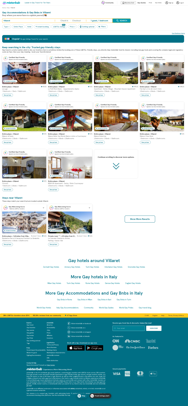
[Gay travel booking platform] (34, 369)
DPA (48, 358)
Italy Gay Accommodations (67, 307)
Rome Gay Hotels (93, 283)
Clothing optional (88, 27)
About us (50, 325)
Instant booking (43, 27)
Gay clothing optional (33, 341)
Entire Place (18, 27)
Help (162, 316)
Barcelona (56, 378)
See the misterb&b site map (61, 395)
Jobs (48, 330)
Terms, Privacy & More (176, 316)
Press (48, 333)
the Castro (65, 378)
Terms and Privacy (53, 345)
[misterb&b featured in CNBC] (132, 340)
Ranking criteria (52, 350)
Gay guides (30, 333)
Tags (28, 343)
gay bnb (102, 382)
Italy (8, 8)
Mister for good (32, 353)
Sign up (171, 3)
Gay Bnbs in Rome (64, 299)
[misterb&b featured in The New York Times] (135, 347)
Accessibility (51, 328)
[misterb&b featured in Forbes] (153, 348)
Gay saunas (30, 330)
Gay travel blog (145, 307)
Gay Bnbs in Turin (124, 299)
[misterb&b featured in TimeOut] (151, 341)
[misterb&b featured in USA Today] (117, 347)
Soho (29, 378)
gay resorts (82, 374)
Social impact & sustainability (36, 350)
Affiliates (49, 335)
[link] (42, 82)
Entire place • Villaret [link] (10, 87)
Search (123, 20)
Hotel (29, 27)
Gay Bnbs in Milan (84, 299)
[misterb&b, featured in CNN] (115, 340)
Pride (150, 3)
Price (72, 27)
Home (4, 8)
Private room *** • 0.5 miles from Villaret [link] (62, 236)
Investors (50, 338)
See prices (7, 95)
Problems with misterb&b (54, 382)
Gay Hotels (158, 3)
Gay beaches (31, 328)
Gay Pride (30, 338)
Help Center (51, 365)
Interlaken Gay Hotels (113, 267)
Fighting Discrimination (34, 355)
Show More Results (140, 219)
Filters (103, 26)
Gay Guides (141, 3)
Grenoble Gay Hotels (136, 267)
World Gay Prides (126, 307)
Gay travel (30, 325)
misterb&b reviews (53, 355)
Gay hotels (30, 335)
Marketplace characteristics (56, 353)
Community (109, 3)
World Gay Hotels (44, 307)
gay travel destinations (45, 380)
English (155, 316)
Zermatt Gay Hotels (51, 267)
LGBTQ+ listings (59, 27)
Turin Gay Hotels (92, 267)
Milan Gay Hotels (54, 283)
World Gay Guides (106, 307)
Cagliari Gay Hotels (133, 283)
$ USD (147, 316)
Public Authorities (52, 360)
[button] (24, 208)
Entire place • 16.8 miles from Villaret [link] (16, 236)
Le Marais (87, 378)
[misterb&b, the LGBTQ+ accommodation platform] (11, 2)
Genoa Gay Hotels (112, 283)
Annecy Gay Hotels (72, 267)
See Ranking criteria (178, 33)
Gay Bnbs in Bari (104, 299)
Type (6, 27)
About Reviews (52, 347)
